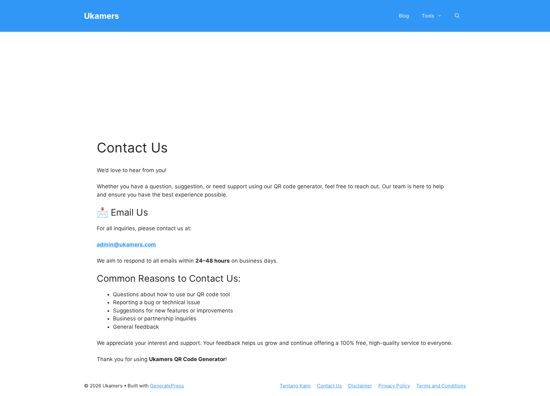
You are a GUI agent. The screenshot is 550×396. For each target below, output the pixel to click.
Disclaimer (360, 386)
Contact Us (329, 386)
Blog (404, 16)
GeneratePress (167, 386)
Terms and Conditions (441, 386)
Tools (428, 16)
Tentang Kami (295, 386)
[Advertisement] (275, 79)
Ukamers (101, 16)
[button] (457, 15)
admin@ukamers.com (126, 244)
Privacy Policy (394, 386)
